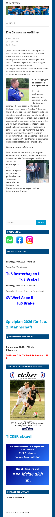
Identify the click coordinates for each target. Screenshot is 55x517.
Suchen (40, 222)
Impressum (14, 3)
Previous (12, 12)
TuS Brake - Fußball (21, 512)
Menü (12, 23)
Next (43, 12)
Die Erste (12, 45)
